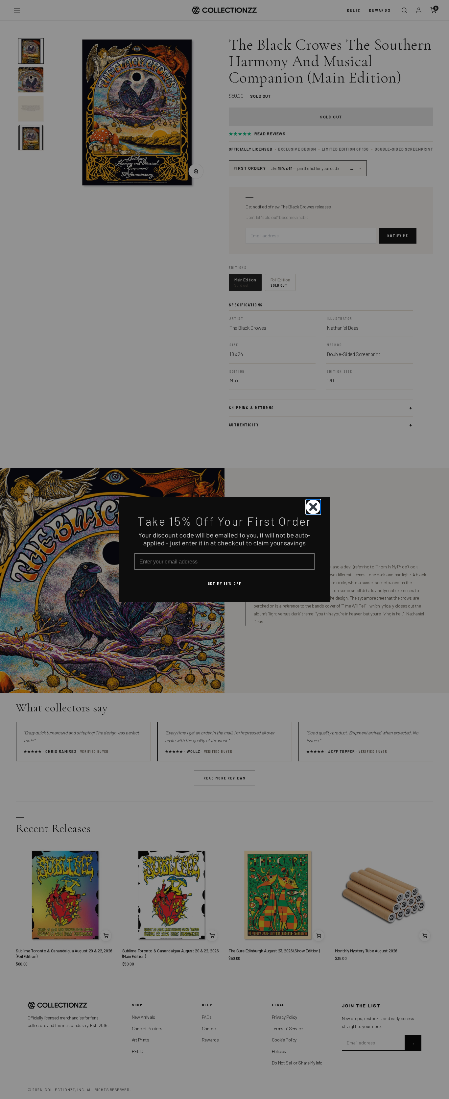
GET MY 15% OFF (225, 583)
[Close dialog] (313, 507)
